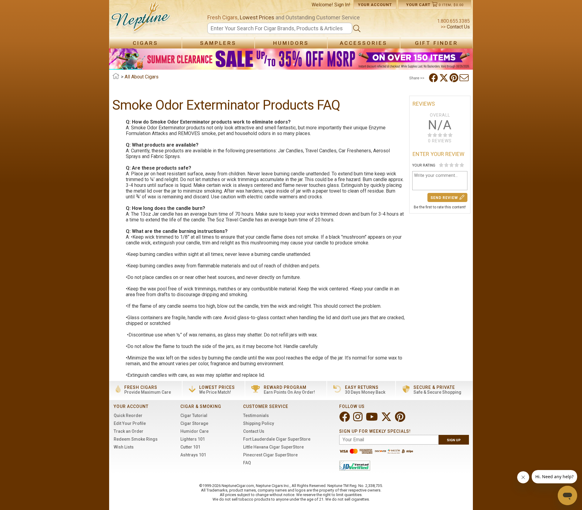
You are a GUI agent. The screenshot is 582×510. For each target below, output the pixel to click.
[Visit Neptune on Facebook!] (345, 419)
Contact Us (458, 27)
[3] (451, 164)
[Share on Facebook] (434, 77)
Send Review (444, 198)
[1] (441, 164)
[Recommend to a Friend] (465, 77)
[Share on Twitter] (444, 77)
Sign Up (454, 440)
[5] (461, 164)
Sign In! (342, 5)
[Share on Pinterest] (455, 77)
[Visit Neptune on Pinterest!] (400, 419)
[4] (456, 164)
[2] (446, 164)
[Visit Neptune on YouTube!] (372, 419)
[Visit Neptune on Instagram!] (358, 419)
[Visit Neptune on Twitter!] (387, 419)
